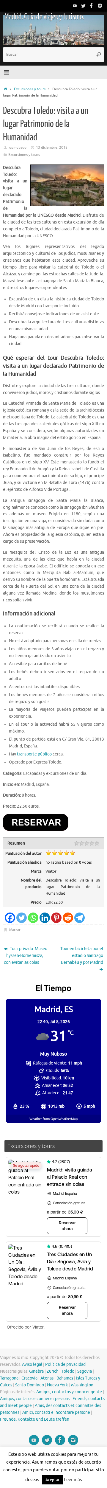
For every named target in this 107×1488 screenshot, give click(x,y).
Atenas (47, 1378)
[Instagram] (100, 5)
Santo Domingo (29, 1385)
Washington (82, 1385)
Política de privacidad (65, 1364)
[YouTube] (75, 5)
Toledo (68, 1371)
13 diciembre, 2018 (51, 147)
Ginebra (36, 1371)
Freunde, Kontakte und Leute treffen (34, 1419)
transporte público (34, 754)
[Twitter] (83, 5)
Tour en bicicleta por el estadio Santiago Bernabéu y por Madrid (81, 955)
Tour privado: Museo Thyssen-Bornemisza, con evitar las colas (25, 955)
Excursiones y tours (29, 89)
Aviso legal (32, 1364)
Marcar (14, 929)
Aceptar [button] (52, 1479)
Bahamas (64, 1378)
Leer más (73, 1480)
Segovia (84, 1371)
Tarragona (9, 1378)
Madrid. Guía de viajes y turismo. (44, 16)
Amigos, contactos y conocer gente (69, 1391)
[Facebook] (91, 5)
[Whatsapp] (33, 918)
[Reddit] (68, 918)
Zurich (53, 1371)
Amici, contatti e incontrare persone (56, 1412)
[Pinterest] (56, 918)
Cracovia (29, 1378)
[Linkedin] (45, 918)
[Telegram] (79, 918)
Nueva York (57, 1385)
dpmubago (17, 147)
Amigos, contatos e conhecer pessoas (35, 1398)
